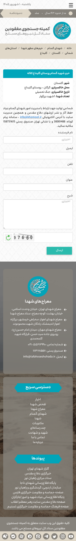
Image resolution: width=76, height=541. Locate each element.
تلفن (70, 164)
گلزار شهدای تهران (38, 469)
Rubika (5, 536)
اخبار (38, 399)
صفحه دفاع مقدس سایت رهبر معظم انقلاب (38, 502)
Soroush (30, 536)
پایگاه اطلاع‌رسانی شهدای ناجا (38, 483)
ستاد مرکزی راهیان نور (38, 478)
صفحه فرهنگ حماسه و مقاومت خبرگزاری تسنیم (38, 507)
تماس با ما (38, 437)
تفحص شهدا (38, 404)
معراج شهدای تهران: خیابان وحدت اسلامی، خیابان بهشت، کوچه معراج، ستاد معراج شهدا (36, 311)
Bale (13, 536)
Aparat (21, 536)
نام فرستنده (65, 133)
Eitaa (38, 536)
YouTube (71, 536)
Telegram (46, 536)
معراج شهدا (38, 409)
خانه (69, 48)
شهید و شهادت (38, 433)
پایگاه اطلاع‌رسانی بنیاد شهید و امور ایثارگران (38, 497)
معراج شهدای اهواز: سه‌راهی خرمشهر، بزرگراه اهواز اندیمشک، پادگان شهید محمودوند (36, 322)
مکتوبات (38, 423)
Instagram (63, 536)
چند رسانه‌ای (38, 428)
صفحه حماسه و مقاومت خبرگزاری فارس (38, 493)
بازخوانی (8, 236)
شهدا (38, 418)
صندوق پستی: (48, 351)
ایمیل (69, 149)
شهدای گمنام (54, 48)
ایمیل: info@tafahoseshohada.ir (43, 357)
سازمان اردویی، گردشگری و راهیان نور (38, 488)
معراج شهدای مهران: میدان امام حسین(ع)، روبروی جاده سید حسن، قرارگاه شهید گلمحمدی (36, 334)
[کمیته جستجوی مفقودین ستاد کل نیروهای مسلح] (38, 30)
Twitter (54, 536)
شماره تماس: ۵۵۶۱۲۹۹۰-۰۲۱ (45, 345)
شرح (70, 196)
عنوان (69, 180)
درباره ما (38, 442)
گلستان (56, 53)
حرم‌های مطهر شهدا (32, 48)
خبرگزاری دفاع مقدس (38, 474)
